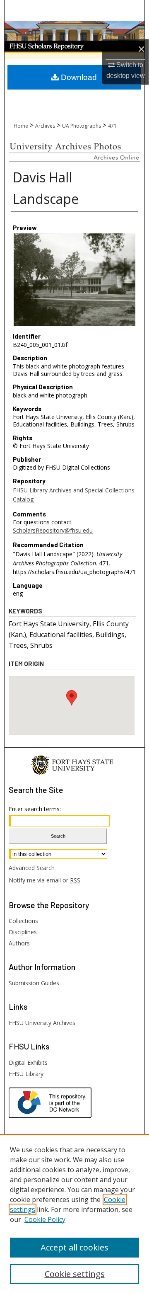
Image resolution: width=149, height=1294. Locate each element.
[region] (74, 1214)
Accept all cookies (74, 1247)
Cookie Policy (44, 1219)
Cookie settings (75, 1273)
